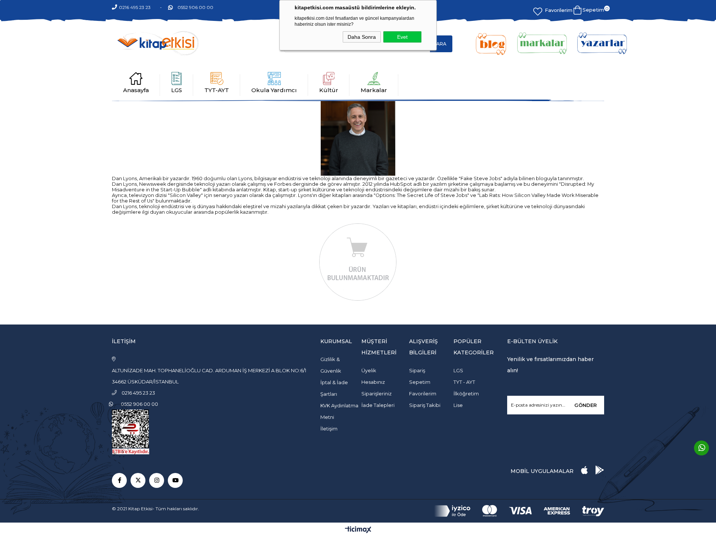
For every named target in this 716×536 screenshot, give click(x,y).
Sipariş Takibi (424, 405)
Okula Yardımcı (274, 90)
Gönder (585, 405)
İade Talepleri (378, 405)
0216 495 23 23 (135, 7)
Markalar (374, 90)
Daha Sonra (362, 37)
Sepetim (419, 382)
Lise (458, 405)
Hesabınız (373, 382)
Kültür (328, 90)
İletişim (328, 429)
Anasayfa (136, 90)
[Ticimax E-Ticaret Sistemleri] (358, 530)
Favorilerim (558, 10)
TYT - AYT (464, 382)
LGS (176, 90)
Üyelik (368, 370)
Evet (402, 37)
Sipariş (417, 370)
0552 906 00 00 (195, 7)
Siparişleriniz (376, 393)
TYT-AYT (216, 90)
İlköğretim (466, 393)
